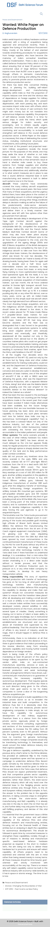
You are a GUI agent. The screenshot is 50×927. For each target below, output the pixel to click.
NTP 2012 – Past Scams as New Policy (21, 889)
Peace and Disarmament (12, 20)
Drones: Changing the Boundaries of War (23, 886)
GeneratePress (25, 924)
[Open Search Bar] (41, 14)
